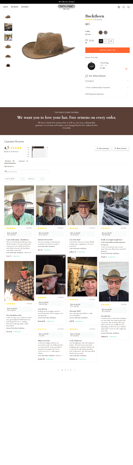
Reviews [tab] (8, 161)
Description (89, 81)
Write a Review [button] (122, 148)
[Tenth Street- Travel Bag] (91, 65)
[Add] (126, 69)
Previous (14, 47)
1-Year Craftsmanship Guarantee (97, 87)
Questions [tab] (22, 161)
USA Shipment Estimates (94, 94)
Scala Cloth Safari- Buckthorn (14, 253)
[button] (5, 7)
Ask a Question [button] (104, 148)
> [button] (74, 370)
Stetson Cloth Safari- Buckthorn (110, 253)
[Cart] (128, 7)
